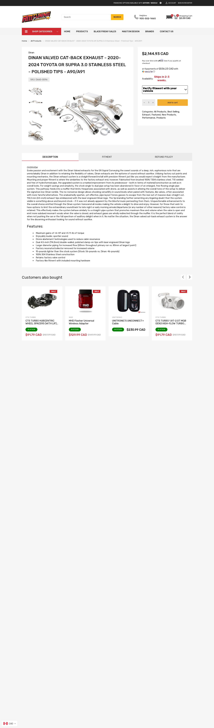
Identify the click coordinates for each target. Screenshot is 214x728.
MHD (71, 317)
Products (161, 117)
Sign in (181, 3)
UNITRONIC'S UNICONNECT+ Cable (128, 322)
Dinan (31, 52)
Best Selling (173, 111)
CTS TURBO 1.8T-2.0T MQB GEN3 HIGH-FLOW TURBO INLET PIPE (170, 323)
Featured (156, 114)
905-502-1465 (147, 18)
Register (188, 3)
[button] (169, 17)
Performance (148, 117)
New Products (168, 114)
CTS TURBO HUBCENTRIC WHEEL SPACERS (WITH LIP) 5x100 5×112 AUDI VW (41, 323)
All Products (159, 111)
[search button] (117, 17)
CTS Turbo (30, 317)
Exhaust (146, 114)
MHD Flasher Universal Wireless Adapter (81, 322)
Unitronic (117, 317)
